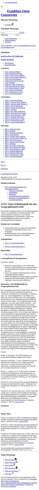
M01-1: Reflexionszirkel (12, 129)
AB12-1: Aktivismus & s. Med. (15, 119)
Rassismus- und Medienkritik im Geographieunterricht (19, 199)
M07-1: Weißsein (10, 144)
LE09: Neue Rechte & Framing (15, 86)
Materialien (12, 194)
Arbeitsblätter (13, 192)
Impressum (4, 168)
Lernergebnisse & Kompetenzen (19, 196)
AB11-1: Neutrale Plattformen (14, 117)
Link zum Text (19, 402)
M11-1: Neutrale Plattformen (14, 151)
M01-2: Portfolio (10, 131)
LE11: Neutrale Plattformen (13, 90)
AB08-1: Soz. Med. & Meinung (15, 111)
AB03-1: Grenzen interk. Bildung (15, 102)
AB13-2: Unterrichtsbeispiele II (15, 122)
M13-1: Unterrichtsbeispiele (13, 156)
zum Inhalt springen (11, 2)
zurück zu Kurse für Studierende (12, 56)
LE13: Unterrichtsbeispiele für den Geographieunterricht (16, 188)
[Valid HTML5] (19, 484)
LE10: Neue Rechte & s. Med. (14, 88)
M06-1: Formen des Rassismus (14, 142)
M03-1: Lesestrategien (12, 134)
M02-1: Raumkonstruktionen (14, 133)
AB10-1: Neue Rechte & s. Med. (15, 115)
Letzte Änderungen (11, 38)
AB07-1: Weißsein (11, 109)
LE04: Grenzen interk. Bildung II (15, 77)
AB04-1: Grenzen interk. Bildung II (16, 104)
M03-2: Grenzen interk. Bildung (15, 136)
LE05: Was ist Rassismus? (13, 79)
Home (3, 162)
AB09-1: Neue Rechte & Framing (15, 113)
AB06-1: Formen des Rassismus (15, 108)
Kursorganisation (10, 65)
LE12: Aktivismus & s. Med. (14, 92)
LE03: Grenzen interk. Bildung (14, 75)
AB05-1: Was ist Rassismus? (14, 106)
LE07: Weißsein (10, 83)
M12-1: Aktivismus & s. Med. (14, 155)
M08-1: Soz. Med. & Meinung (14, 145)
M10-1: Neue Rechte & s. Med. (15, 149)
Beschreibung (9, 63)
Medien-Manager (10, 40)
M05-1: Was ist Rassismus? (13, 140)
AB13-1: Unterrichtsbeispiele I (14, 120)
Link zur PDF (23, 421)
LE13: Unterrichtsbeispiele (13, 93)
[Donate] (34, 483)
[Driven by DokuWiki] (8, 486)
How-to (3, 165)
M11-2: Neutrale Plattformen (14, 153)
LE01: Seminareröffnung (13, 72)
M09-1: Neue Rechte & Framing (15, 147)
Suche (22, 33)
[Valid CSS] (29, 484)
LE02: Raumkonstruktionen (13, 73)
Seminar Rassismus (7, 59)
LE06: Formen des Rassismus (14, 81)
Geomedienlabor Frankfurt (9, 174)
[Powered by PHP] (7, 484)
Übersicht (8, 42)
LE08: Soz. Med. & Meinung (14, 84)
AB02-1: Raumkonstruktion (13, 100)
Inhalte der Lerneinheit (16, 191)
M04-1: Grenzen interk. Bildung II (16, 138)
